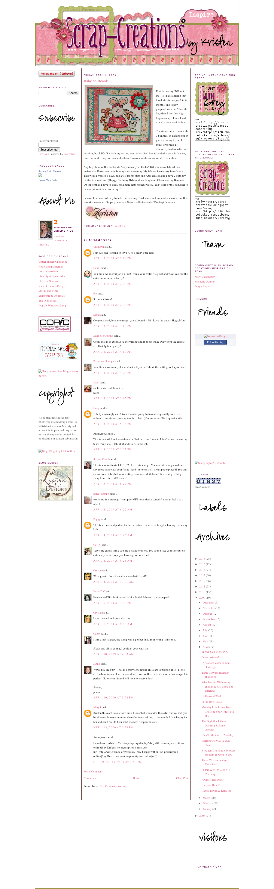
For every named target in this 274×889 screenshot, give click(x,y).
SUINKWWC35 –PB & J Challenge (216, 772)
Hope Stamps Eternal (51, 266)
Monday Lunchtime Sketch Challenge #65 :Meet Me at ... (218, 711)
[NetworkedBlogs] (215, 336)
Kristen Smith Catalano (50, 171)
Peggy (97, 519)
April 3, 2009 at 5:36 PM (112, 424)
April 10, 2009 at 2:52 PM (113, 697)
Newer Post (90, 778)
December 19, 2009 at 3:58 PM (117, 762)
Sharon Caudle (101, 459)
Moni (96, 315)
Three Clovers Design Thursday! (214, 762)
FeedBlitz (69, 154)
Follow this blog (215, 342)
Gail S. (97, 545)
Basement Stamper (104, 361)
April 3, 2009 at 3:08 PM (112, 326)
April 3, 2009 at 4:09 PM (112, 352)
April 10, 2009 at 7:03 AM (113, 654)
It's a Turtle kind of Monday (218, 735)
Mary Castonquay (205, 276)
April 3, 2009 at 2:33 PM (112, 305)
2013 (202, 575)
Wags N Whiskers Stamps (53, 305)
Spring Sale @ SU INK (215, 652)
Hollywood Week (212, 696)
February (208, 803)
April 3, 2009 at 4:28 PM (112, 373)
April (206, 647)
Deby (96, 408)
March (207, 798)
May (206, 641)
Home (136, 778)
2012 (202, 581)
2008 (202, 816)
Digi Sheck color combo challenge (216, 665)
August (207, 625)
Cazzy (97, 634)
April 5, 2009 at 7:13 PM (112, 603)
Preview (43, 154)
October (208, 613)
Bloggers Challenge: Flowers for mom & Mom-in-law (218, 752)
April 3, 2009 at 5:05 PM (112, 398)
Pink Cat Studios (48, 281)
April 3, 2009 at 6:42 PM (112, 484)
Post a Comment (93, 771)
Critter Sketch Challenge (53, 261)
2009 (202, 597)
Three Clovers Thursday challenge (215, 675)
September (209, 619)
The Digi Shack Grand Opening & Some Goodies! (214, 725)
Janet (96, 382)
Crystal (97, 570)
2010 (202, 592)
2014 (202, 570)
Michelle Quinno (103, 335)
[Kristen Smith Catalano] (40, 176)
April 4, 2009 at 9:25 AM (112, 560)
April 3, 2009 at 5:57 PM (112, 449)
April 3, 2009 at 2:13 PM (112, 284)
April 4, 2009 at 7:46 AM (112, 535)
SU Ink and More (48, 291)
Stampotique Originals (52, 295)
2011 (202, 586)
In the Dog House (212, 702)
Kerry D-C (99, 591)
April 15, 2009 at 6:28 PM (113, 727)
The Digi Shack (48, 300)
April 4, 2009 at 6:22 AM (112, 509)
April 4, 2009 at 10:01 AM (113, 582)
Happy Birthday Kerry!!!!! (217, 791)
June (206, 636)
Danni (96, 268)
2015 (202, 564)
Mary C (97, 707)
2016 (202, 559)
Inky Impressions (48, 271)
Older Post (182, 778)
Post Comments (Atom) (113, 786)
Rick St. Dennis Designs (52, 286)
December (209, 602)
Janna (96, 664)
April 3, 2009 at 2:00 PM (112, 258)
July (205, 630)
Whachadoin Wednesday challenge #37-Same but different (217, 686)
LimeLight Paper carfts (52, 276)
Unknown (99, 247)
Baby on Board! (96, 80)
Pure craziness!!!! (211, 657)
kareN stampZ (101, 494)
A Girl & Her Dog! (212, 779)
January (207, 809)
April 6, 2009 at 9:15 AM (112, 624)
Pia (95, 293)
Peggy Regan (202, 286)
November (209, 608)
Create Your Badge (48, 180)
